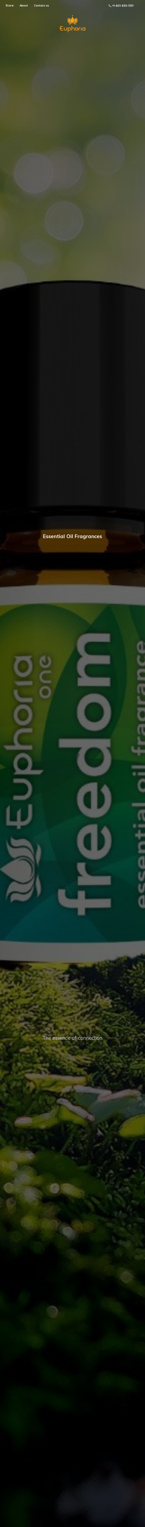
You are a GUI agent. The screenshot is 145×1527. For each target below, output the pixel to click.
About (24, 5)
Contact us (41, 5)
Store (10, 5)
